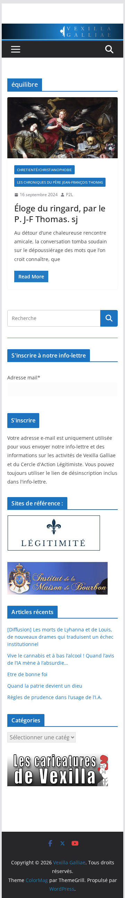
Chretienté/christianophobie (44, 169)
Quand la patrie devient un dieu (44, 685)
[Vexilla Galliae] (62, 28)
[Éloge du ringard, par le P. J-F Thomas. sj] (62, 127)
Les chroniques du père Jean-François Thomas (60, 182)
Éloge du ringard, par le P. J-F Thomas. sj (60, 213)
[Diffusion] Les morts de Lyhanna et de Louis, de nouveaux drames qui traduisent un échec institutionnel (60, 636)
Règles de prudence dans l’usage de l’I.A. (54, 697)
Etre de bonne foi (27, 674)
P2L (69, 195)
